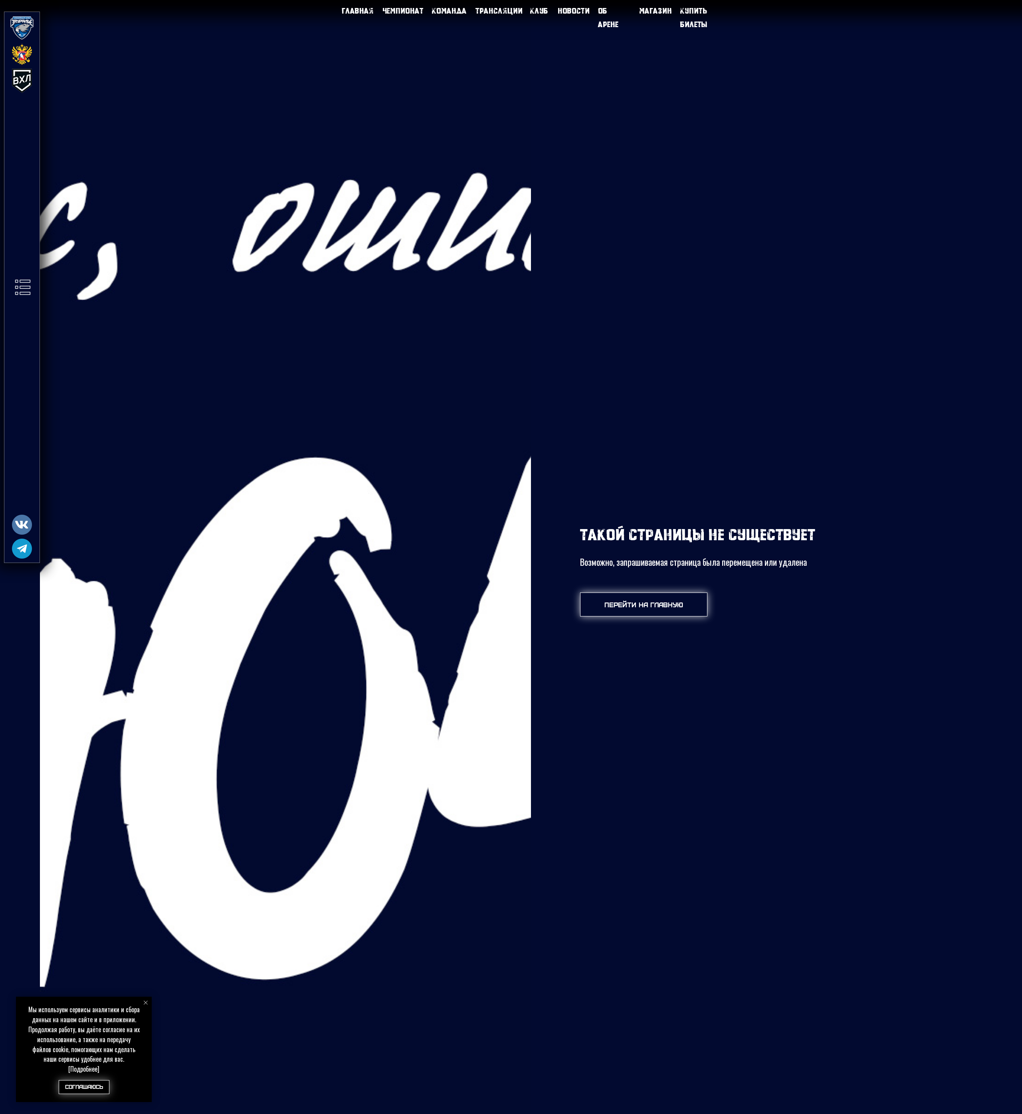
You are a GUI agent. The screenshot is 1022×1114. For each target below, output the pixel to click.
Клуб (539, 10)
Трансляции (499, 10)
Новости (574, 10)
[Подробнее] (83, 1069)
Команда (449, 10)
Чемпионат (403, 10)
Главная (358, 10)
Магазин (655, 10)
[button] (23, 287)
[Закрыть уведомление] (146, 1003)
